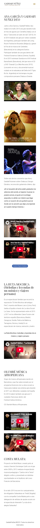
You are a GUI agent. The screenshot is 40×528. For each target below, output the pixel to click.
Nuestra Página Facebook (20, 266)
